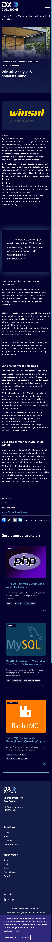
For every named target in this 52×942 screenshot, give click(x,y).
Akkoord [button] (25, 937)
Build (6, 836)
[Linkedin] (13, 899)
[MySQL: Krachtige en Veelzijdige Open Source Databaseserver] (43, 687)
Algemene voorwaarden (19, 908)
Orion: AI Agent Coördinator (15, 512)
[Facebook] (5, 899)
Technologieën (10, 872)
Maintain (8, 840)
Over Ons (8, 876)
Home (4, 16)
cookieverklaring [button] (11, 931)
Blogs (6, 860)
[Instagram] (9, 899)
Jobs (6, 864)
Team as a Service (12, 845)
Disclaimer (10, 913)
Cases (12, 16)
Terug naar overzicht (36, 521)
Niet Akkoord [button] (11, 937)
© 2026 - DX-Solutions (37, 913)
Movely (5, 503)
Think (6, 832)
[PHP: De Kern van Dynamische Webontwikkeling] (43, 610)
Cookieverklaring (36, 908)
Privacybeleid (22, 913)
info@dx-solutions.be (13, 807)
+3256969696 (10, 810)
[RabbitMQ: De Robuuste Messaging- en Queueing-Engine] (43, 765)
